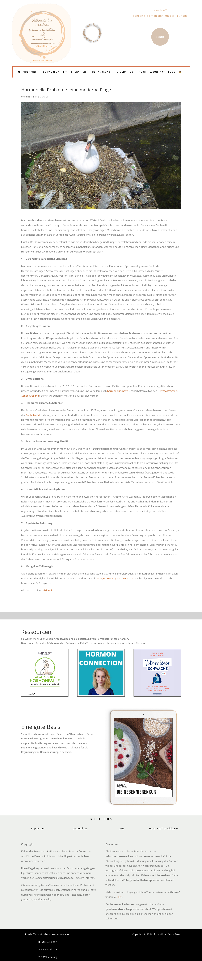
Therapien (78, 71)
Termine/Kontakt (152, 71)
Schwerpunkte (54, 71)
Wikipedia (47, 590)
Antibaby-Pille (33, 415)
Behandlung (101, 71)
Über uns (30, 71)
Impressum (38, 828)
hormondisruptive (117, 391)
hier (119, 897)
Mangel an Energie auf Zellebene (115, 578)
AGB (122, 828)
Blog (171, 71)
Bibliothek (125, 71)
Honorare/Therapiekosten (164, 828)
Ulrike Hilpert (30, 96)
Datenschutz (80, 828)
